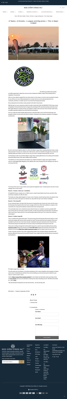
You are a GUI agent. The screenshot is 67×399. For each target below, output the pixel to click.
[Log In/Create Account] (60, 7)
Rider (4, 11)
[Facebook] (2, 2)
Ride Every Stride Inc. (33, 386)
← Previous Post (33, 302)
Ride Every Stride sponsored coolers (28, 229)
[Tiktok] (7, 2)
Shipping (29, 353)
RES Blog (37, 354)
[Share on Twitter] (33, 295)
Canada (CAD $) (33, 389)
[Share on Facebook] (31, 295)
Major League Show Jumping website (21, 277)
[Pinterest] (5, 2)
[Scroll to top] (64, 396)
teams (17, 161)
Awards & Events (32, 11)
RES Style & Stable (21, 16)
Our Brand (37, 347)
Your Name (38, 311)
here (15, 280)
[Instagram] (3, 2)
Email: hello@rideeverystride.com (58, 349)
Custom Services (46, 11)
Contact (28, 364)
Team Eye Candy (12, 227)
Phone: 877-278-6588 (57, 352)
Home (16, 16)
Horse (12, 11)
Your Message (38, 324)
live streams (13, 278)
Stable (20, 11)
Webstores (59, 11)
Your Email (38, 318)
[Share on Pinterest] (35, 295)
